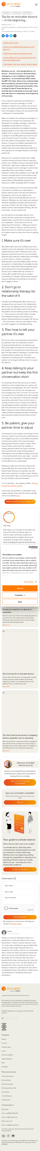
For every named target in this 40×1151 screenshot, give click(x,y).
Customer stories (6, 1047)
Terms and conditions (7, 1055)
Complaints (5, 1066)
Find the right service (7, 1076)
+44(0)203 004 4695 (12, 1113)
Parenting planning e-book (9, 1088)
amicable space (6, 1100)
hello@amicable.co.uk (13, 1125)
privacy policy (16, 924)
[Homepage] (11, 4)
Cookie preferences (7, 1059)
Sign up (20, 802)
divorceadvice (6, 13)
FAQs (3, 1063)
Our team (4, 1043)
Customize (19, 595)
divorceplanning (27, 13)
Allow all (20, 588)
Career (4, 1051)
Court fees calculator (7, 1084)
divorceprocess (16, 13)
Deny (20, 602)
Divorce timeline (6, 1080)
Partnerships (5, 1109)
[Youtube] (13, 1136)
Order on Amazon (19, 869)
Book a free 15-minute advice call (20, 502)
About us (4, 1039)
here (18, 496)
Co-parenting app (7, 1096)
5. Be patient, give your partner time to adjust (20, 64)
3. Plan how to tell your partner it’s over (17, 53)
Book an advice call (7, 1121)
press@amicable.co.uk (11, 1117)
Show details (28, 582)
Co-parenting (5, 1092)
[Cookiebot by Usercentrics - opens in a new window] (29, 547)
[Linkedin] (3, 1136)
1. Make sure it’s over (10, 43)
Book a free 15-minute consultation (20, 782)
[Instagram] (8, 1136)
